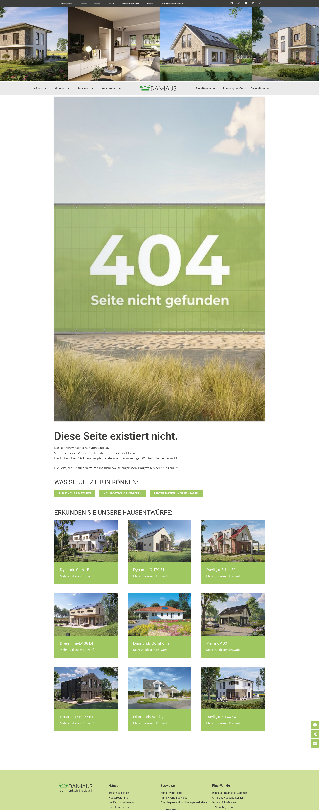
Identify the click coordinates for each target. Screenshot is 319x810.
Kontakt (150, 3)
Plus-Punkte (203, 88)
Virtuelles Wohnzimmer (172, 3)
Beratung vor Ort (233, 88)
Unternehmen (66, 3)
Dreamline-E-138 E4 (76, 643)
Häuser (37, 88)
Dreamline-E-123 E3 (76, 716)
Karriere (83, 3)
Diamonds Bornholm (151, 643)
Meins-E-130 (216, 643)
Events (97, 3)
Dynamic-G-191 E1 (75, 569)
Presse (111, 3)
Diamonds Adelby (148, 716)
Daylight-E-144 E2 (221, 569)
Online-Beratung (260, 88)
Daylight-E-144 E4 (221, 716)
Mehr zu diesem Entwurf (77, 576)
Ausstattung (108, 88)
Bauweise (83, 88)
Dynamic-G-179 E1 (148, 569)
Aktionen (59, 88)
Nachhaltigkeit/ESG (131, 3)
